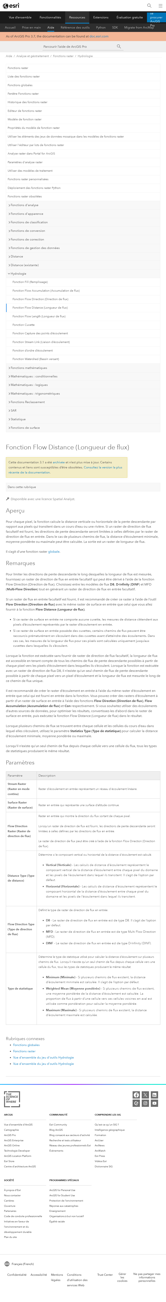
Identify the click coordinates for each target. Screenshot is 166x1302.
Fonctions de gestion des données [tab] (35, 248)
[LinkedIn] (154, 1095)
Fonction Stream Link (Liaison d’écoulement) (41, 342)
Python (101, 27)
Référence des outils (75, 27)
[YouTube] (154, 1103)
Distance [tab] (17, 256)
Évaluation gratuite (130, 17)
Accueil (10, 27)
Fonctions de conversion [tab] (28, 231)
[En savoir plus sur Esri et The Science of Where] (12, 1100)
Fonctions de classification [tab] (29, 222)
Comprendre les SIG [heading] (108, 1114)
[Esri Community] (136, 1103)
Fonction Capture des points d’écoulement (40, 333)
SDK (115, 27)
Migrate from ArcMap (139, 27)
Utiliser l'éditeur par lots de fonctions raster (36, 145)
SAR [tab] (13, 410)
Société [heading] (9, 1180)
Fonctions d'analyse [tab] (24, 205)
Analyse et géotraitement (32, 56)
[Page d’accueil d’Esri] (11, 6)
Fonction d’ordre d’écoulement (33, 350)
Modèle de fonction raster (25, 119)
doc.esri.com (99, 36)
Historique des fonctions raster (27, 102)
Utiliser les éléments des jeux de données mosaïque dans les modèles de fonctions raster (66, 136)
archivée (59, 462)
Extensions (101, 17)
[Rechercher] (149, 5)
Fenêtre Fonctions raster (23, 93)
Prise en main (31, 27)
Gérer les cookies (122, 1277)
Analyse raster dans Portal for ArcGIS (31, 153)
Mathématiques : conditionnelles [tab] (34, 376)
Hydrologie (85, 56)
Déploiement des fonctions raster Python (34, 188)
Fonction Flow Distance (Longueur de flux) (40, 307)
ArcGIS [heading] (8, 1114)
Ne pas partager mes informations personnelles (146, 1277)
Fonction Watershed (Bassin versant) (36, 359)
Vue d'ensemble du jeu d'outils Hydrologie (43, 1057)
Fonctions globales (20, 85)
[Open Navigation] (160, 5)
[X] (145, 1095)
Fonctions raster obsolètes (25, 196)
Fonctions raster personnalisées (28, 179)
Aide (50, 27)
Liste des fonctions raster (24, 76)
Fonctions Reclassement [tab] (28, 402)
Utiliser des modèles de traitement (30, 171)
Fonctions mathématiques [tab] (29, 368)
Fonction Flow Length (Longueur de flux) (39, 316)
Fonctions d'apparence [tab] (27, 214)
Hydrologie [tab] (18, 273)
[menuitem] (25, 1124)
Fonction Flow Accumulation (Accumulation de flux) (46, 290)
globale (54, 552)
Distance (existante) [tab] (25, 265)
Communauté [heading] (58, 1114)
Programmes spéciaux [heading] (64, 1180)
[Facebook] (136, 1095)
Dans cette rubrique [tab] (22, 487)
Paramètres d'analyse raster (25, 162)
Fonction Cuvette (24, 325)
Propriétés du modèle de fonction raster (34, 128)
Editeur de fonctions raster (25, 111)
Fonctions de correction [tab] (27, 239)
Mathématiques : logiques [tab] (29, 385)
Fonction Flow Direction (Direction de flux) (40, 299)
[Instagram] (145, 1103)
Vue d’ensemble (20, 17)
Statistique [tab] (18, 419)
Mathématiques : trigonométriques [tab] (35, 393)
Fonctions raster (63, 56)
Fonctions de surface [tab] (25, 428)
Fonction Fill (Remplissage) (30, 282)
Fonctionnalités (50, 17)
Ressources (77, 17)
